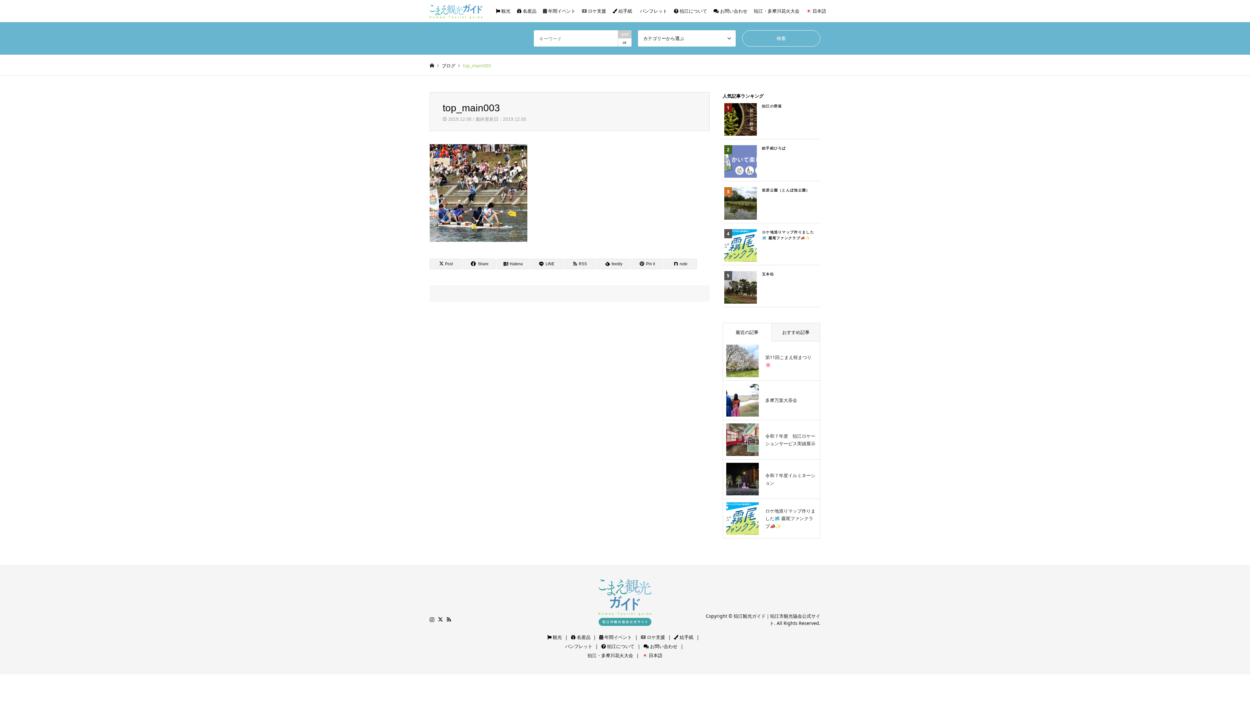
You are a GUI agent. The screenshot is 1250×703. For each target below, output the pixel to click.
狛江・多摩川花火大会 (776, 11)
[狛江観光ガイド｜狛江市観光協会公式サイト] (456, 11)
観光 (505, 11)
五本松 (768, 273)
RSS (449, 619)
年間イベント (561, 11)
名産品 (528, 11)
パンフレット (653, 11)
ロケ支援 (596, 11)
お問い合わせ (733, 11)
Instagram (432, 619)
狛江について (692, 11)
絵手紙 (624, 11)
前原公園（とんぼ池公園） (786, 189)
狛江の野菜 (772, 105)
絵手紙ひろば (774, 147)
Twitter (440, 619)
